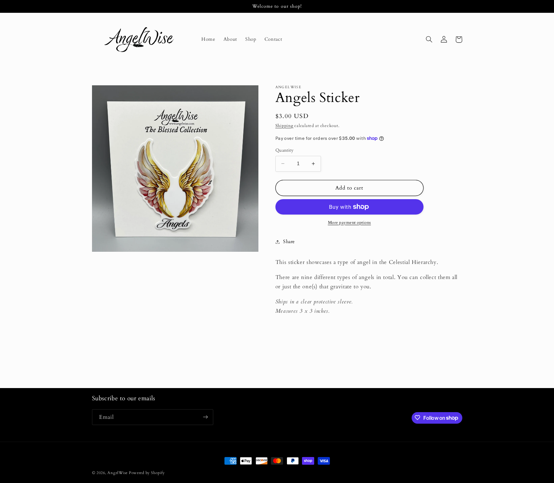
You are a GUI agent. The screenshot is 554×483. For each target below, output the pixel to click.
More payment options (349, 222)
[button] (429, 39)
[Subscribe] (205, 417)
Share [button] (289, 241)
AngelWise (117, 472)
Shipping (284, 126)
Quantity (284, 150)
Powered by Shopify (147, 472)
